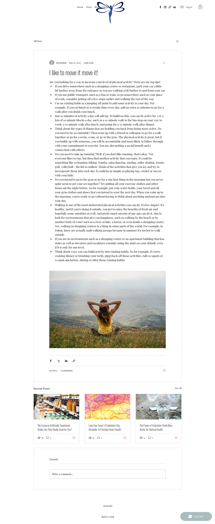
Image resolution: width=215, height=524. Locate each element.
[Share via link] (73, 360)
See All (178, 388)
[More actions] (164, 63)
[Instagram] (165, 7)
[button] (200, 7)
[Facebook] (160, 7)
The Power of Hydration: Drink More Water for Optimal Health (156, 427)
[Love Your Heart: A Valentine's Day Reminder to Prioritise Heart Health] (107, 406)
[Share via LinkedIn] (66, 360)
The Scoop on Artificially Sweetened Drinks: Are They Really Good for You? (54, 427)
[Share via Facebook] (50, 360)
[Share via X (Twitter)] (58, 360)
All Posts (38, 41)
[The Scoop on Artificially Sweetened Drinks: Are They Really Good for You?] (56, 406)
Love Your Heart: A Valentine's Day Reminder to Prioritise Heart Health (105, 427)
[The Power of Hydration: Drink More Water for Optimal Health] (158, 406)
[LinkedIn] (174, 7)
